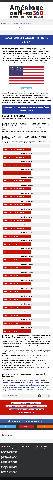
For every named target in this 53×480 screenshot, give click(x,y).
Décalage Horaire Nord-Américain (16, 406)
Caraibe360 (20, 1)
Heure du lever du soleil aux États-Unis (34, 382)
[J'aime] (22, 42)
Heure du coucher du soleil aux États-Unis (17, 384)
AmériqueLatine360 (33, 1)
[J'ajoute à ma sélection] (24, 42)
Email (45, 426)
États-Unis (4, 23)
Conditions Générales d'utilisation (20, 479)
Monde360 (5, 1)
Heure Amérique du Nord (36, 409)
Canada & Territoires (13, 23)
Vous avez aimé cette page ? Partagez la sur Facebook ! (27, 421)
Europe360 (26, 1)
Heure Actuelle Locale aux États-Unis (27, 380)
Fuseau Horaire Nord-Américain (19, 409)
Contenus (22, 23)
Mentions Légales (8, 479)
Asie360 (15, 1)
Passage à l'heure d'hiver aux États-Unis (14, 389)
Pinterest (27, 426)
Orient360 (47, 1)
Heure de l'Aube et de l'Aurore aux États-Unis (29, 385)
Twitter (8, 426)
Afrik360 (10, 1)
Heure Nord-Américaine (26, 412)
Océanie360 (41, 1)
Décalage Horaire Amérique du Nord (30, 403)
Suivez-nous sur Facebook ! (42, 448)
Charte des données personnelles (34, 479)
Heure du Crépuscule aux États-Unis (13, 387)
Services (29, 23)
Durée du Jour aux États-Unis (39, 387)
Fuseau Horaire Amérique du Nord (37, 406)
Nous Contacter (45, 479)
